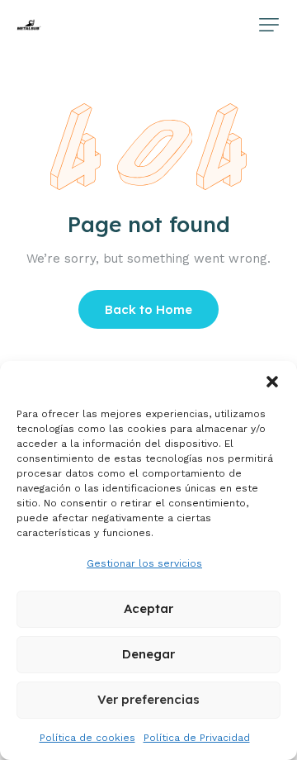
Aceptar (148, 608)
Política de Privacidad (197, 737)
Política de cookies (87, 737)
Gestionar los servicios (144, 563)
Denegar (148, 654)
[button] (272, 381)
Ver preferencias (148, 699)
